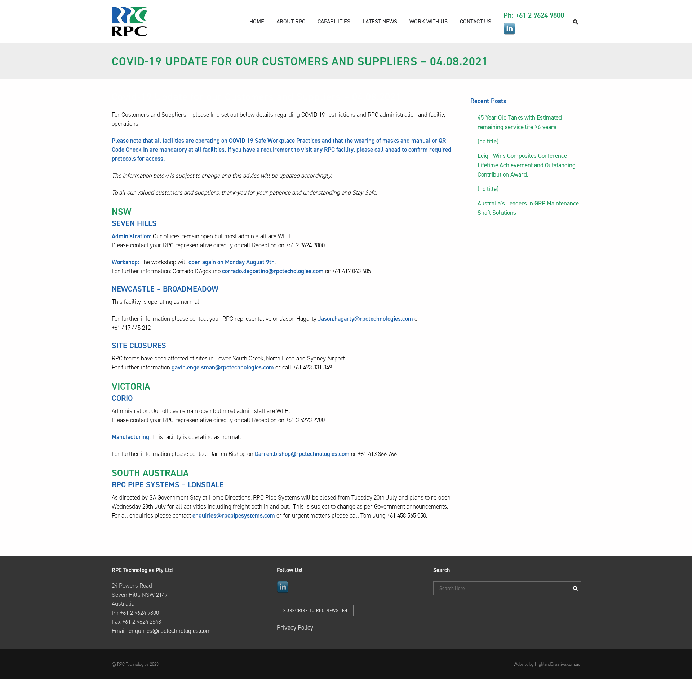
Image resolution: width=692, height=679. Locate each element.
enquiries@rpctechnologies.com (170, 631)
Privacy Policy (295, 627)
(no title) (488, 141)
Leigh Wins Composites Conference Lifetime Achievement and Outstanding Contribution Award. (527, 165)
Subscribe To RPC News (311, 610)
